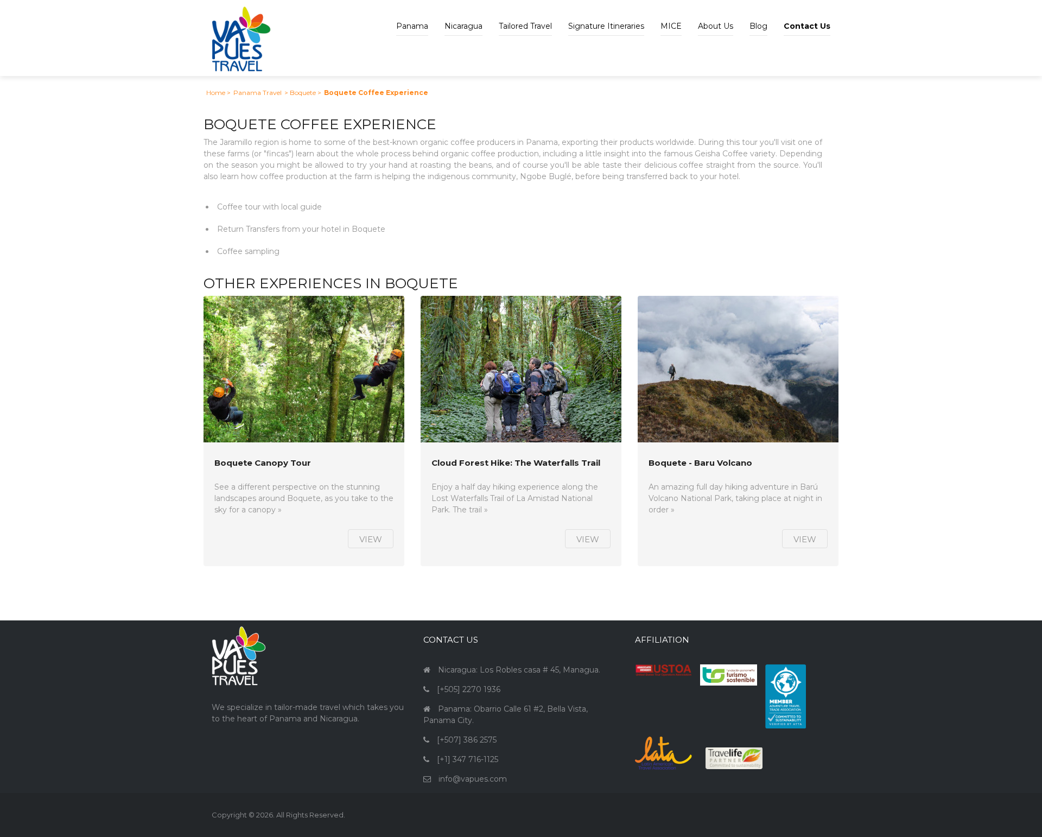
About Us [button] (715, 26)
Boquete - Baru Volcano (700, 463)
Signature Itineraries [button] (606, 26)
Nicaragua (463, 26)
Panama (412, 26)
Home (215, 92)
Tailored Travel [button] (525, 26)
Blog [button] (758, 26)
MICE (671, 26)
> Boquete (300, 92)
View (370, 539)
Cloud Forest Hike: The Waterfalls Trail (515, 463)
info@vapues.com (473, 779)
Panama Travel (257, 92)
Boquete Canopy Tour (262, 463)
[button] (807, 18)
